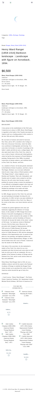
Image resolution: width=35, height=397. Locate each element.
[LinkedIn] (12, 31)
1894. (8, 37)
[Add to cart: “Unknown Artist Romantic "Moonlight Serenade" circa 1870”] (9, 315)
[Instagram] (16, 379)
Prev (5, 94)
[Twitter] (4, 31)
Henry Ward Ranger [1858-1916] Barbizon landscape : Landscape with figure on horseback (16, 41)
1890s (10, 35)
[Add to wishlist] (9, 304)
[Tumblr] (9, 31)
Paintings (21, 35)
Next (29, 94)
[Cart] (3, 2)
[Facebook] (2, 31)
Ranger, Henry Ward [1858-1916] (16, 45)
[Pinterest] (7, 31)
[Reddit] (14, 31)
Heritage (15, 35)
